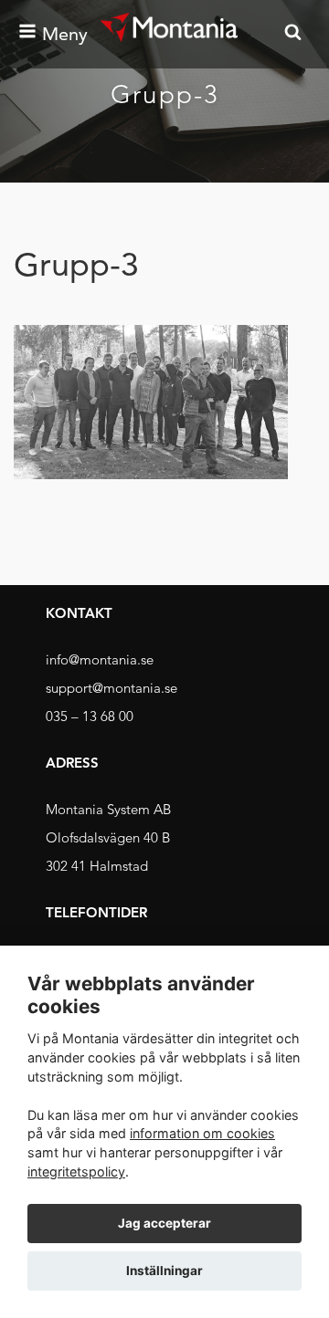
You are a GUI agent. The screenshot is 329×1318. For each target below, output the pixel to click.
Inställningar (164, 1270)
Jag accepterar (164, 1223)
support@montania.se (111, 687)
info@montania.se (100, 659)
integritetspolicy (76, 1171)
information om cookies (202, 1133)
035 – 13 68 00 (89, 716)
